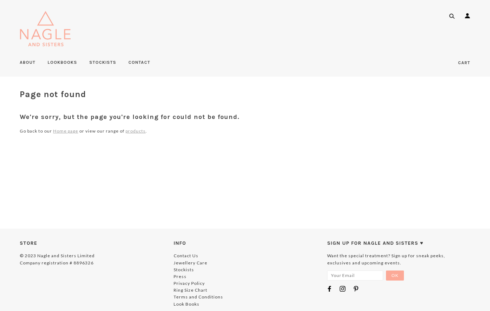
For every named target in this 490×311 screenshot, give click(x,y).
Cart (464, 62)
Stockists (184, 269)
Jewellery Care (190, 262)
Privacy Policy (189, 283)
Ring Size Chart (190, 290)
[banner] (45, 29)
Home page (65, 131)
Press (180, 276)
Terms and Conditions (198, 297)
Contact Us (186, 255)
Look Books (186, 304)
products (136, 131)
